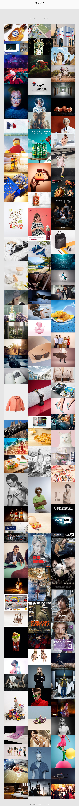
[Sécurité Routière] (63, 546)
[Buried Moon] (16, 361)
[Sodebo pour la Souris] (16, 464)
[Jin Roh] (39, 787)
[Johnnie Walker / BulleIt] (16, 162)
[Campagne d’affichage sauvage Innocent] (39, 224)
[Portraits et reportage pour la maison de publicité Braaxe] (63, 340)
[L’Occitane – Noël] (16, 187)
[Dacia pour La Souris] (39, 265)
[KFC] (63, 124)
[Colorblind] (39, 763)
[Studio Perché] (39, 373)
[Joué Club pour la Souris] (63, 456)
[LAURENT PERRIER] (16, 219)
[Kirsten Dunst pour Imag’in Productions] (39, 461)
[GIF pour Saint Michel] (16, 127)
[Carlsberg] (63, 422)
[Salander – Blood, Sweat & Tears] (16, 489)
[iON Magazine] (39, 738)
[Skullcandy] (63, 605)
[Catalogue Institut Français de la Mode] (16, 751)
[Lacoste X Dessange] (63, 726)
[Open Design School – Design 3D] (39, 86)
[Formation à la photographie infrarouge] (16, 76)
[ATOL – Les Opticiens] (39, 351)
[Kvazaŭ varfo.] (16, 376)
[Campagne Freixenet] (16, 429)
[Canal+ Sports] (16, 771)
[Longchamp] (16, 619)
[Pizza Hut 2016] (39, 437)
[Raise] (63, 660)
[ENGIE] (16, 446)
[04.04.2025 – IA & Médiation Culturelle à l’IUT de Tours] (63, 35)
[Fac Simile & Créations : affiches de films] (63, 571)
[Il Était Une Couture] (16, 402)
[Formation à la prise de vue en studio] (39, 312)
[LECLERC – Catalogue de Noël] (63, 188)
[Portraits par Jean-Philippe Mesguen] (63, 683)
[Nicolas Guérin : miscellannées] (63, 708)
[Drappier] (39, 282)
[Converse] (39, 641)
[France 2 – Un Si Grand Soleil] (39, 120)
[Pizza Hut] (39, 523)
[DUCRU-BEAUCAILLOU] (63, 73)
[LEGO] (16, 144)
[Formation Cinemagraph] (16, 330)
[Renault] (16, 602)
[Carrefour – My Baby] (63, 140)
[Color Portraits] (16, 666)
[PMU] (39, 676)
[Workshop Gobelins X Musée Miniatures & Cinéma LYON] (63, 90)
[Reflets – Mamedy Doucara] (39, 584)
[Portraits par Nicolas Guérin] (39, 617)
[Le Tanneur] (63, 242)
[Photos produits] (39, 398)
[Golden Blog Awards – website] (39, 495)
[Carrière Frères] (16, 313)
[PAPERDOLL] (63, 164)
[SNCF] (16, 527)
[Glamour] (39, 657)
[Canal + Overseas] (63, 521)
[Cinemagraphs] (39, 103)
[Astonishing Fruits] (39, 718)
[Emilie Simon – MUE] (63, 493)
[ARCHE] (63, 751)
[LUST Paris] (16, 682)
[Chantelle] (16, 249)
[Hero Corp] (16, 538)
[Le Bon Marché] (63, 473)
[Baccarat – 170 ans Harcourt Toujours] (16, 735)
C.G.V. (43, 804)
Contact (39, 804)
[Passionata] (39, 249)
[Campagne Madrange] (39, 200)
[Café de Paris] (63, 56)
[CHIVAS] (16, 32)
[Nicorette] (63, 637)
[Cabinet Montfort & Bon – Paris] (63, 292)
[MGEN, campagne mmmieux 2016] (39, 422)
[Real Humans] (39, 550)
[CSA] (63, 213)
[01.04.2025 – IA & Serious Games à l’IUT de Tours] (39, 31)
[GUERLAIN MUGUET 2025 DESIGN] (39, 46)
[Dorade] (16, 708)
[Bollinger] (16, 791)
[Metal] (39, 697)
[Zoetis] (63, 438)
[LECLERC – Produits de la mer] (63, 316)
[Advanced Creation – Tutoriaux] (63, 390)
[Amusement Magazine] (63, 776)
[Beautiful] (16, 297)
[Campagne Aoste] (63, 107)
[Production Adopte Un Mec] (63, 357)
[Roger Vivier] (63, 406)
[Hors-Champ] (39, 297)
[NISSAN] (16, 347)
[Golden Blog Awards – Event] (63, 791)
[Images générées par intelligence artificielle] (39, 66)
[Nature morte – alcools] (16, 586)
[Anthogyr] (16, 61)
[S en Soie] (63, 375)
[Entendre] (16, 560)
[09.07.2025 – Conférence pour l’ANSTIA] (16, 48)
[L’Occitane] (39, 177)
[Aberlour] (16, 514)
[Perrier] (39, 146)
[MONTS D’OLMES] (63, 277)
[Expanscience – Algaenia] (39, 328)
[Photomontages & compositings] (63, 262)
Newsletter (46, 804)
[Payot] (16, 275)
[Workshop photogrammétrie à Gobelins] (16, 101)
